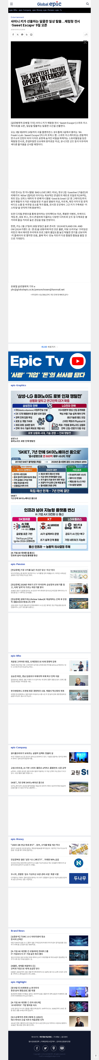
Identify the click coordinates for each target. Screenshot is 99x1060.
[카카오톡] (22, 34)
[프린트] (31, 34)
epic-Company (25, 10)
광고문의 (64, 1037)
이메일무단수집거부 (48, 1042)
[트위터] (17, 34)
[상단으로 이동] (96, 1056)
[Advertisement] (49, 318)
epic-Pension (47, 10)
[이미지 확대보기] (85, 42)
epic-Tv (58, 10)
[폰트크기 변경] (86, 34)
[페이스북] (13, 34)
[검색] (87, 4)
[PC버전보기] (62, 1048)
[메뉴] (11, 4)
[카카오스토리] (45, 1048)
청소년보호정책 (34, 1042)
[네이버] (54, 1048)
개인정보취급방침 (45, 1037)
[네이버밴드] (26, 34)
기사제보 (56, 1037)
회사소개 (34, 1037)
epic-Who (13, 10)
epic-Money (37, 10)
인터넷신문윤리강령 (63, 1042)
